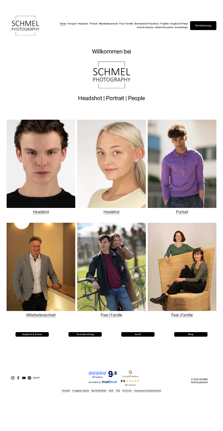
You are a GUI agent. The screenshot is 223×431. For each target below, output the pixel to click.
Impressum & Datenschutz (147, 390)
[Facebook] (18, 378)
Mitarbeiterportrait (108, 23)
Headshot (83, 23)
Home (63, 23)
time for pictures (145, 27)
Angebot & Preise (179, 23)
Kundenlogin (181, 27)
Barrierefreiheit (98, 390)
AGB (111, 390)
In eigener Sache (80, 390)
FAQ (118, 390)
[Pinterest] (29, 378)
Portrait (94, 23)
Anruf (138, 334)
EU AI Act (127, 390)
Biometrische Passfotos (146, 23)
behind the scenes (164, 27)
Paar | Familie (126, 23)
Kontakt (66, 390)
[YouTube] (24, 378)
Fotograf (72, 23)
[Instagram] (12, 378)
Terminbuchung (203, 25)
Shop (191, 334)
